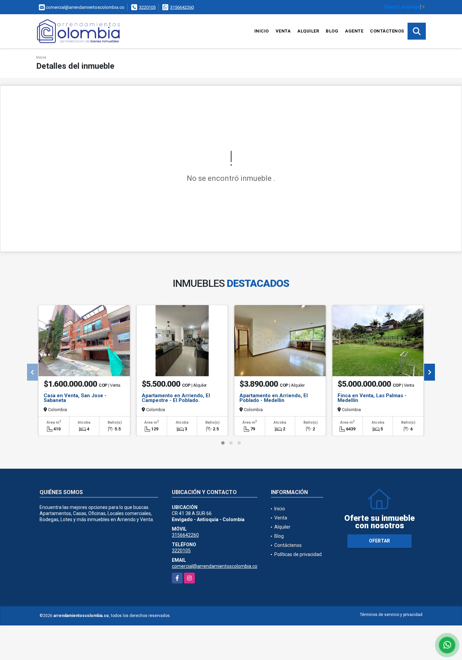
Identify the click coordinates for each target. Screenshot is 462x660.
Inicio (261, 31)
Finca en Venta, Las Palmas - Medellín (372, 397)
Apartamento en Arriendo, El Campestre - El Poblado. (176, 397)
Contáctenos (387, 31)
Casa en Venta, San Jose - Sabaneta (75, 397)
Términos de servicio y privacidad (391, 614)
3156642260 (182, 7)
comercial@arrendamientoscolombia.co (214, 566)
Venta (283, 31)
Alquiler (308, 31)
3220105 (147, 7)
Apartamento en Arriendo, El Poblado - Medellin (273, 397)
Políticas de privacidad (298, 554)
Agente (354, 31)
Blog (332, 31)
